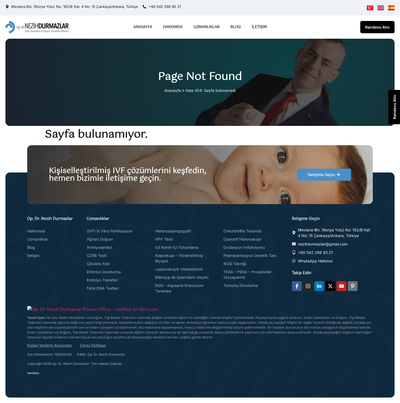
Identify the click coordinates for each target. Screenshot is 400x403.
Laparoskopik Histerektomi (179, 269)
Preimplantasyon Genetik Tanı (249, 255)
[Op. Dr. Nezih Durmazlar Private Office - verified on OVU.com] (92, 309)
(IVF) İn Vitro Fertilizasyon (110, 231)
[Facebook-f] (297, 286)
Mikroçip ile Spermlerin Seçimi (181, 277)
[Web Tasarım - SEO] (33, 372)
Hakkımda (173, 27)
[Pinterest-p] (353, 286)
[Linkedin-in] (319, 286)
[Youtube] (341, 286)
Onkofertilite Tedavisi (242, 231)
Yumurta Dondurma (240, 285)
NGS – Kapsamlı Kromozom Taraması (179, 288)
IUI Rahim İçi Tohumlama (177, 247)
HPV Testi (164, 239)
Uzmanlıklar (206, 27)
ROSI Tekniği (234, 263)
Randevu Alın (377, 27)
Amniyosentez (99, 247)
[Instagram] (308, 286)
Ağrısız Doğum (100, 239)
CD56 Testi (96, 255)
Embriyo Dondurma (104, 271)
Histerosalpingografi (173, 231)
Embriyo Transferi (102, 280)
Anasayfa (142, 27)
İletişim (259, 27)
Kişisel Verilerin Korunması (49, 345)
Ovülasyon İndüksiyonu (244, 247)
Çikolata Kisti (98, 263)
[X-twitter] (330, 286)
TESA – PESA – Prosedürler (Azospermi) (247, 274)
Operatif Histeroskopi (242, 239)
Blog (235, 27)
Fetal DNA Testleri (103, 288)
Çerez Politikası (93, 345)
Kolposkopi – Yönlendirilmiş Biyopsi (179, 258)
